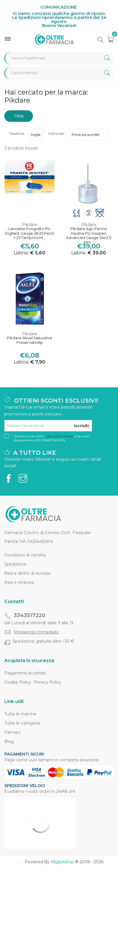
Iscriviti (81, 425)
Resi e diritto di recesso (27, 573)
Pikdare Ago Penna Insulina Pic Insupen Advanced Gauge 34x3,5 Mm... (88, 234)
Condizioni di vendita (25, 555)
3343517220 (29, 615)
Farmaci (12, 732)
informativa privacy (59, 436)
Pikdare (29, 224)
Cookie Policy (17, 682)
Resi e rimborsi (19, 582)
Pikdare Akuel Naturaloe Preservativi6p (29, 340)
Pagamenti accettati (25, 673)
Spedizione (15, 564)
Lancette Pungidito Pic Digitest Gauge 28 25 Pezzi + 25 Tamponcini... (29, 233)
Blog (9, 741)
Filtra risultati (18, 117)
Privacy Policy (47, 682)
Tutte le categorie (22, 723)
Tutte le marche (20, 714)
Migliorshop (62, 861)
